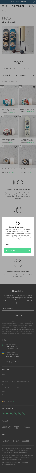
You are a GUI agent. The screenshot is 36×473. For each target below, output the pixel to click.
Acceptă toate (10, 250)
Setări (8, 244)
